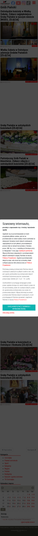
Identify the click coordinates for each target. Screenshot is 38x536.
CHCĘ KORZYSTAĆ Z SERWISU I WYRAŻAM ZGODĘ (19, 307)
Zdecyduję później (8, 313)
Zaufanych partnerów (25, 251)
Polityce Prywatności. (20, 300)
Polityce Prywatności (9, 258)
